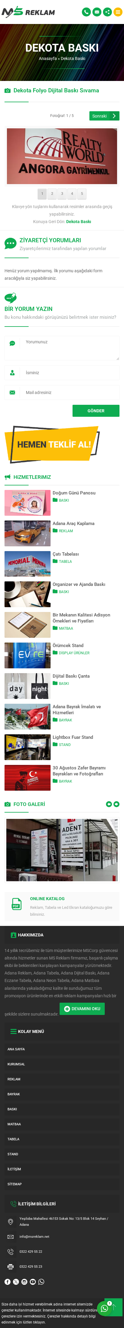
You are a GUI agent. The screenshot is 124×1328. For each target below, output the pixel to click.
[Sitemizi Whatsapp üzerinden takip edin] (41, 1282)
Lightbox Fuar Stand (73, 737)
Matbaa (66, 628)
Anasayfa (48, 58)
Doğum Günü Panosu (74, 493)
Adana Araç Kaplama (74, 523)
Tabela (65, 562)
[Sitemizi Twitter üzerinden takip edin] (16, 1282)
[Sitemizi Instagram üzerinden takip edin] (24, 1282)
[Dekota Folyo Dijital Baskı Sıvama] (62, 180)
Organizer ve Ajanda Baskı (79, 584)
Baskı (64, 500)
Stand (65, 745)
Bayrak (65, 720)
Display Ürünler (74, 653)
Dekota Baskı (73, 58)
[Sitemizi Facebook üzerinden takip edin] (8, 1282)
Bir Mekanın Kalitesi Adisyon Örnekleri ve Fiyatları (81, 618)
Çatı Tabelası (66, 554)
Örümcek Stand (68, 645)
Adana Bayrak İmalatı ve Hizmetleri (77, 709)
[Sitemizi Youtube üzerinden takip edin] (33, 1282)
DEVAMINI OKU (86, 1008)
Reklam (66, 531)
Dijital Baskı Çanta (71, 676)
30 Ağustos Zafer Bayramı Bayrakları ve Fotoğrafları (79, 771)
